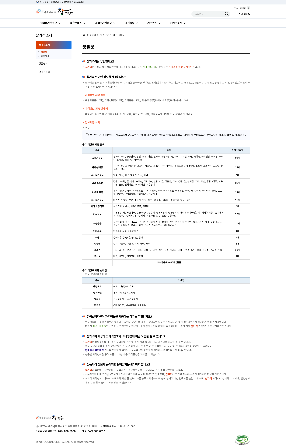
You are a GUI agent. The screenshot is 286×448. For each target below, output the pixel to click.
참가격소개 (176, 23)
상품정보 (43, 63)
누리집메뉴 (244, 14)
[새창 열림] (242, 440)
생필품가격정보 (48, 23)
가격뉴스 (152, 23)
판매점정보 (44, 71)
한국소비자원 (240, 8)
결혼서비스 (76, 23)
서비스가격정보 (103, 23)
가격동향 (129, 23)
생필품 (44, 51)
